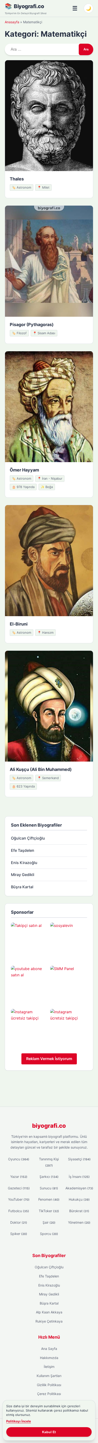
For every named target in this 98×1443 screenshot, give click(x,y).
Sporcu (49, 1234)
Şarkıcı (49, 1177)
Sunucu (49, 1188)
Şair (49, 1222)
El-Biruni (19, 623)
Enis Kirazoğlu (24, 862)
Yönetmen (79, 1222)
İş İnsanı (79, 1177)
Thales (17, 178)
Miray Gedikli (22, 874)
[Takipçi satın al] (29, 941)
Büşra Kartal (22, 886)
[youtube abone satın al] (29, 984)
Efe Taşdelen (22, 850)
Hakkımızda (49, 1358)
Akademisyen (79, 1188)
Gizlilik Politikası (49, 1385)
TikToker (49, 1211)
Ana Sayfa (49, 1349)
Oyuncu (18, 1159)
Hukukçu (79, 1199)
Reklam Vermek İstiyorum (49, 1058)
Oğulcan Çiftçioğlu (28, 838)
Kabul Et (49, 1432)
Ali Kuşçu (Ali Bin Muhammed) (41, 769)
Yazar (18, 1177)
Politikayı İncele (18, 1421)
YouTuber (18, 1199)
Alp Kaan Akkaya (49, 1312)
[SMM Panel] (68, 984)
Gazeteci (19, 1188)
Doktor (18, 1222)
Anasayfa (12, 22)
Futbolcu (18, 1211)
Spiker (18, 1234)
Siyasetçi (79, 1159)
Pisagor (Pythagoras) (32, 324)
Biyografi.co (29, 6)
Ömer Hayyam (24, 469)
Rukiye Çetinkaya (49, 1321)
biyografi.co (49, 1125)
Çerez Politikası (49, 1394)
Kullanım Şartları (49, 1376)
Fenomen (48, 1199)
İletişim (49, 1367)
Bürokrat (79, 1211)
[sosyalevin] (68, 941)
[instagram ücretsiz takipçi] (29, 1027)
